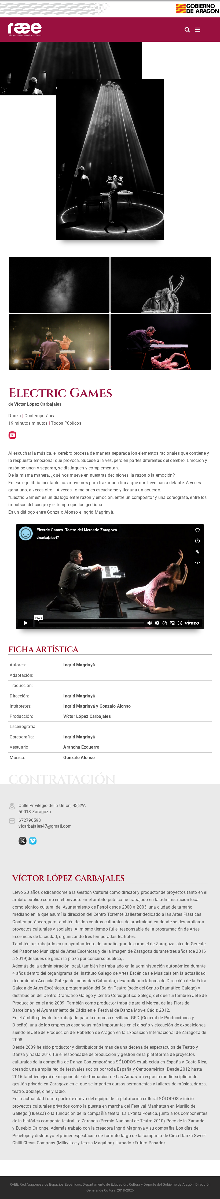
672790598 (30, 820)
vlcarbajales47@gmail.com (45, 826)
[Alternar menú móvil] (198, 29)
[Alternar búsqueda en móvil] (187, 29)
